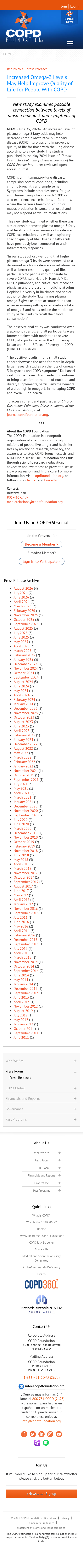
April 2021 (22, 793)
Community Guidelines (40, 1523)
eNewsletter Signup (41, 1493)
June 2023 (21, 726)
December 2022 (25, 744)
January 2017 (23, 904)
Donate (69, 18)
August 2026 (23, 588)
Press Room (41, 1160)
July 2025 (21, 633)
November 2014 (26, 962)
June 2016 (21, 922)
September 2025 (26, 624)
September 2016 (26, 913)
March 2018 (22, 868)
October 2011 (24, 1028)
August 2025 (23, 628)
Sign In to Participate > (41, 561)
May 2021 (21, 788)
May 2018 (21, 859)
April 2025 (22, 646)
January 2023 (23, 739)
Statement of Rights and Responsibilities (41, 1528)
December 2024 (25, 664)
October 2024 (24, 673)
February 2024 (24, 699)
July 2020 (21, 819)
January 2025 (23, 659)
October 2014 (24, 966)
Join (64, 6)
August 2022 (23, 748)
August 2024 (23, 681)
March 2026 (22, 606)
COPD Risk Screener (41, 1242)
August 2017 (23, 886)
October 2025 (24, 619)
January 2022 (23, 766)
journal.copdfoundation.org (27, 414)
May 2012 (21, 1019)
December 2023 (25, 708)
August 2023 (23, 722)
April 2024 (22, 695)
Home (7, 54)
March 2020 (22, 828)
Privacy (65, 1518)
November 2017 (26, 873)
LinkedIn (50, 480)
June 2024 (21, 686)
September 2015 (26, 944)
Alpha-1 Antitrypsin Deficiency (41, 1267)
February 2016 (24, 935)
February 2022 (24, 762)
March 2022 (22, 757)
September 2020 (26, 815)
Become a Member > (41, 544)
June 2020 (21, 824)
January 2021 (23, 802)
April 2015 (22, 953)
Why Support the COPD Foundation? (41, 1236)
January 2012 (23, 1024)
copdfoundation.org (48, 475)
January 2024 (23, 704)
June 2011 (21, 1037)
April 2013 (22, 1002)
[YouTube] (59, 1434)
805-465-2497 (18, 497)
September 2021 (26, 779)
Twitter (31, 480)
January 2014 (23, 984)
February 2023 (24, 735)
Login (74, 6)
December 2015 (25, 939)
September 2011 (26, 1033)
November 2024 (26, 668)
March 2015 (22, 957)
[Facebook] (24, 1434)
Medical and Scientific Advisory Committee (41, 1258)
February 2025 (24, 655)
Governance (41, 1183)
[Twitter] (33, 1434)
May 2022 (21, 753)
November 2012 (26, 1006)
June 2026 (21, 597)
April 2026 (22, 601)
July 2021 (21, 784)
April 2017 (21, 899)
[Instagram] (50, 1434)
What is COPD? (41, 1215)
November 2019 (26, 837)
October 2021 (24, 775)
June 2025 (21, 637)
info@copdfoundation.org (41, 1421)
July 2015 (21, 948)
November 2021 (26, 770)
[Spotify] (46, 1443)
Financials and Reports (41, 1175)
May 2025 (21, 641)
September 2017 (26, 882)
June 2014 (21, 975)
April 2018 (22, 864)
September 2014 (26, 971)
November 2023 (26, 713)
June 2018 (21, 855)
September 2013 (26, 993)
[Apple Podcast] (37, 1443)
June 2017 (21, 890)
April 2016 (22, 930)
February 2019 (24, 846)
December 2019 (25, 833)
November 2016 (26, 908)
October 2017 (24, 877)
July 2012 (21, 1015)
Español (41, 1274)
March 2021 (22, 797)
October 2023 (24, 717)
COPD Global (41, 1168)
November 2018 (26, 850)
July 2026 (21, 593)
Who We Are (41, 1153)
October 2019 (24, 842)
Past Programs (41, 1190)
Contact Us (41, 1249)
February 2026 (24, 610)
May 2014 (21, 979)
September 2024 (26, 677)
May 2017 (21, 895)
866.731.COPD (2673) (48, 1399)
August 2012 (23, 1011)
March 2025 (22, 650)
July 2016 (21, 917)
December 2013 (25, 988)
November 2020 (26, 810)
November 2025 (26, 615)
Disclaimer (50, 1518)
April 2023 (22, 730)
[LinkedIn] (41, 1434)
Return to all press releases (27, 69)
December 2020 (25, 806)
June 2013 (21, 997)
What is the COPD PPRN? (41, 1222)
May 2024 (21, 690)
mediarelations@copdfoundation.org (35, 502)
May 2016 (21, 926)
